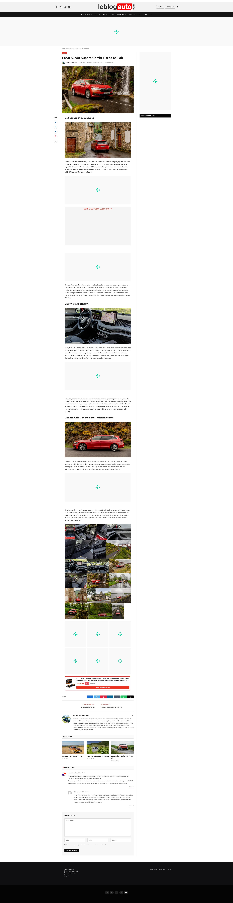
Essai (64, 53)
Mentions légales (69, 869)
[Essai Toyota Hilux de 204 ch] (73, 747)
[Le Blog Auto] (116, 7)
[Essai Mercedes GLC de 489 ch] (98, 747)
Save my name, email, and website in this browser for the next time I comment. (89, 845)
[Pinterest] (55, 136)
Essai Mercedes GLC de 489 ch (98, 756)
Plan (65, 877)
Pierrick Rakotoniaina (71, 62)
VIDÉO (160, 7)
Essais (97, 14)
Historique (133, 14)
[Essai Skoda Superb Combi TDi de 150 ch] (98, 89)
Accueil (64, 48)
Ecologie (121, 14)
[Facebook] (55, 122)
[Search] (177, 7)
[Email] (55, 141)
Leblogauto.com (156, 869)
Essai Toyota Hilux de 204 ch (72, 756)
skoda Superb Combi (88, 707)
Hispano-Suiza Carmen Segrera (111, 707)
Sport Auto (108, 14)
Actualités (85, 14)
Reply (131, 786)
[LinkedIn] (55, 131)
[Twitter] (55, 127)
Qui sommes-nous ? (70, 873)
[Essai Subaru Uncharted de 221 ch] (122, 747)
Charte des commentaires (71, 871)
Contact (66, 875)
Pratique (146, 14)
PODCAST (170, 7)
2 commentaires (109, 62)
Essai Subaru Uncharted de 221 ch (122, 757)
